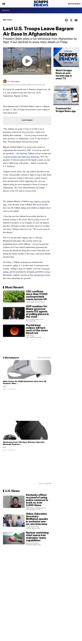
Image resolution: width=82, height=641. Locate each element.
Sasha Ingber (15, 81)
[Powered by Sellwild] (48, 483)
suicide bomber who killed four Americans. (22, 156)
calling (15, 265)
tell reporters (39, 275)
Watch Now (73, 4)
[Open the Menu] (4, 4)
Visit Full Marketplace (44, 357)
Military (7, 20)
